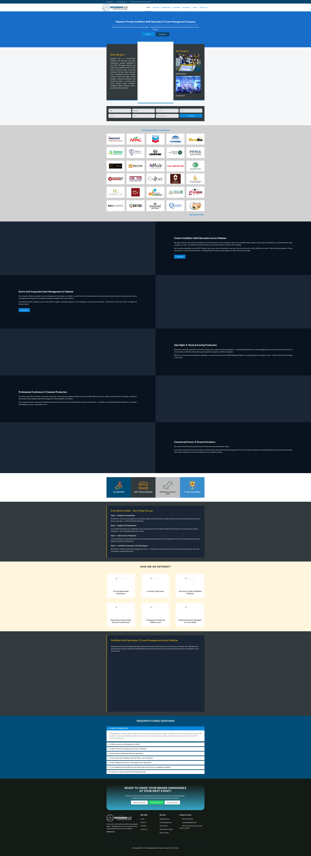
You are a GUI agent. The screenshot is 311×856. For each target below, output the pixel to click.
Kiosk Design (163, 826)
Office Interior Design (166, 829)
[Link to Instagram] (203, 2)
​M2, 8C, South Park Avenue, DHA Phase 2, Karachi (140, 1)
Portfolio (143, 826)
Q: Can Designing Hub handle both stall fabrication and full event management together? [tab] (140, 767)
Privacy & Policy (174, 848)
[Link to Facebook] (198, 2)
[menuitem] (109, 1)
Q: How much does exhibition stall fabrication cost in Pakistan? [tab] (131, 758)
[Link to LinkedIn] (201, 2)
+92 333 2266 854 (109, 1)
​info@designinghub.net (121, 1)
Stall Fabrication (181, 73)
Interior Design (164, 833)
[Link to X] (196, 2)
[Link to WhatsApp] (205, 2)
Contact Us (144, 829)
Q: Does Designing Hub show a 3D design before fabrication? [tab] (130, 762)
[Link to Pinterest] (113, 837)
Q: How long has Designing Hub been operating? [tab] (126, 753)
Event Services (180, 95)
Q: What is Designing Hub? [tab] (118, 728)
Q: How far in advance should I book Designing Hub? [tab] (127, 772)
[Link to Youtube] (127, 837)
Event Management (165, 822)
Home (142, 819)
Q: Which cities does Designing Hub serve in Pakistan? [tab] (128, 749)
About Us (143, 822)
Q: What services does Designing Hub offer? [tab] (124, 744)
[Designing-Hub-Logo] (115, 7)
